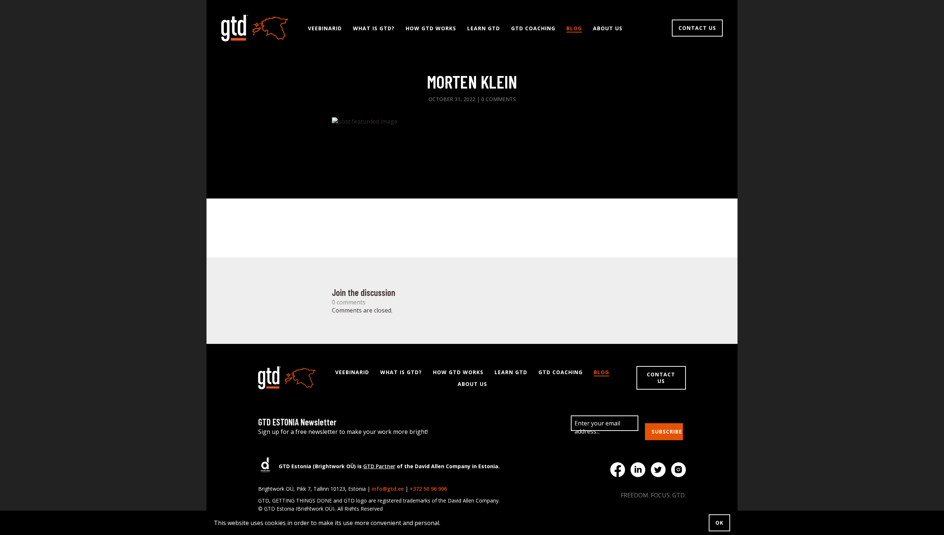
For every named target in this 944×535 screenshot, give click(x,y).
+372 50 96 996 (428, 488)
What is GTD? (374, 28)
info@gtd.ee (388, 488)
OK (719, 522)
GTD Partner (379, 466)
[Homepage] (254, 28)
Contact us (697, 27)
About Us (607, 28)
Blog (574, 28)
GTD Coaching (533, 28)
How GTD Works (431, 28)
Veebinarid (325, 28)
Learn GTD (483, 28)
